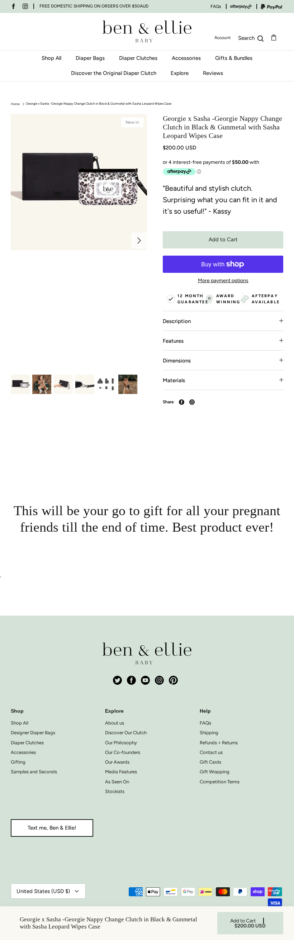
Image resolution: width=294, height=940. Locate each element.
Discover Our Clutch (126, 732)
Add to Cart (223, 239)
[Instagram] (159, 680)
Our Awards (117, 762)
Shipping (209, 732)
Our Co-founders (122, 752)
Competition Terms (220, 781)
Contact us (211, 752)
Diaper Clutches (138, 58)
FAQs (215, 6)
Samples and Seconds (34, 771)
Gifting (18, 762)
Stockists (114, 791)
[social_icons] (13, 6)
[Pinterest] (173, 680)
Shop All (51, 58)
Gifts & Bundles (233, 58)
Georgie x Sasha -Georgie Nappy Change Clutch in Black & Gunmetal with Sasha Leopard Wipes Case (98, 103)
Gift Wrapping (214, 771)
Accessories (186, 58)
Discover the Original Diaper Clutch (113, 73)
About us (114, 723)
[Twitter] (117, 680)
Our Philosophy (121, 742)
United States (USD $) (43, 891)
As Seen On (117, 781)
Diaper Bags (90, 58)
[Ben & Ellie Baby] (147, 31)
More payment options (223, 281)
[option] (79, 240)
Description (177, 321)
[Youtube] (145, 680)
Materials (174, 380)
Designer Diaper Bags (33, 732)
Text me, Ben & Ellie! (52, 828)
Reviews (213, 73)
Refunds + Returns (219, 742)
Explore (180, 73)
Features (173, 341)
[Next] (139, 240)
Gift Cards (210, 762)
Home (15, 103)
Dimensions (177, 360)
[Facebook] (131, 680)
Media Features (121, 771)
